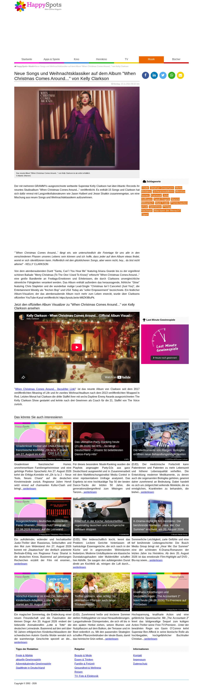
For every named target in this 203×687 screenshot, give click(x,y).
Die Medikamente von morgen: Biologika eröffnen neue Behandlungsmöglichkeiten (159, 452)
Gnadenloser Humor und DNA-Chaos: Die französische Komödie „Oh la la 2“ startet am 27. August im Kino (42, 450)
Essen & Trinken (84, 659)
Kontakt (137, 655)
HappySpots (21, 66)
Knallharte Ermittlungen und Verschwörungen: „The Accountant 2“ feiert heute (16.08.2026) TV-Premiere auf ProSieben (159, 598)
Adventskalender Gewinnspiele (33, 663)
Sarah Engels (161, 199)
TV (126, 59)
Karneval (156, 195)
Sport (145, 214)
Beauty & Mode (83, 655)
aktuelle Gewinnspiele (28, 659)
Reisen (79, 672)
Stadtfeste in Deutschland (30, 667)
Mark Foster (162, 203)
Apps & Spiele (52, 59)
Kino (76, 59)
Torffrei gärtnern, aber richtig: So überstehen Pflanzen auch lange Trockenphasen (95, 600)
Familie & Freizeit (84, 663)
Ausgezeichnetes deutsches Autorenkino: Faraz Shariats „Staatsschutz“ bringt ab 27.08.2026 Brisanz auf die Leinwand (42, 525)
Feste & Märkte (24, 655)
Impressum (139, 659)
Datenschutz (140, 663)
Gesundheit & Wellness (88, 667)
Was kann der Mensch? (167, 210)
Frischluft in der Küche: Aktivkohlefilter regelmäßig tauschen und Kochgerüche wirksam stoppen (99, 525)
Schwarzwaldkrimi (163, 191)
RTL (127, 459)
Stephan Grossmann (162, 187)
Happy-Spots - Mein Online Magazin (38, 6)
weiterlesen (29, 488)
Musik (151, 59)
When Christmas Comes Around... (35, 389)
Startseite (26, 59)
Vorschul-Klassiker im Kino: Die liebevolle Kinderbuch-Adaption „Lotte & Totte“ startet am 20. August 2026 (42, 600)
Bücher (176, 59)
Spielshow (155, 206)
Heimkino (101, 59)
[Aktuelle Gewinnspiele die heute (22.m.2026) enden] (165, 363)
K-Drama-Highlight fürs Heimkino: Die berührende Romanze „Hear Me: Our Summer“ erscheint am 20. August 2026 (158, 525)
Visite (145, 187)
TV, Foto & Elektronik (86, 676)
